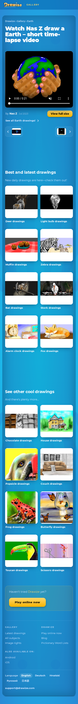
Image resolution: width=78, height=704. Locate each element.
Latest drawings (15, 633)
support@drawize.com (20, 688)
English (26, 675)
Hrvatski (55, 675)
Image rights (13, 642)
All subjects (12, 638)
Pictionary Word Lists (54, 642)
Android (10, 657)
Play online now (27, 602)
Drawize (10, 21)
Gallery (21, 21)
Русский (12, 680)
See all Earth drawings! (20, 120)
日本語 (25, 680)
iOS (7, 662)
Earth (30, 21)
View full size (60, 113)
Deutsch (40, 675)
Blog (44, 638)
